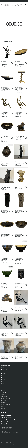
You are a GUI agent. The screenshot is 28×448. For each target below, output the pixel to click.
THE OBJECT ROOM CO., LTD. (7, 444)
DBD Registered (17, 444)
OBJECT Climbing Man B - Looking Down (7, 326)
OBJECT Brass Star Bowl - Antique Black (7, 301)
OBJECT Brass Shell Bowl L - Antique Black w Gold (7, 228)
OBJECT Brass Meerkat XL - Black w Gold (7, 180)
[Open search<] (15, 5)
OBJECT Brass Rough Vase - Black (7, 204)
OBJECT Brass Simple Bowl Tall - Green (7, 277)
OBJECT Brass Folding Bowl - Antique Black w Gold (7, 130)
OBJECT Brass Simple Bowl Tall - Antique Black (7, 252)
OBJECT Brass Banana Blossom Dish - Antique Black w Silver (7, 81)
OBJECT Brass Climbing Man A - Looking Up (7, 106)
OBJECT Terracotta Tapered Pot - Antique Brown (7, 350)
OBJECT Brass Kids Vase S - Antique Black (7, 155)
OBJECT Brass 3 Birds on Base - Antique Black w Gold (7, 56)
